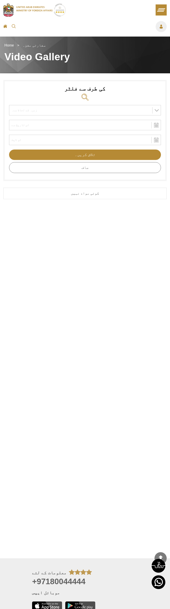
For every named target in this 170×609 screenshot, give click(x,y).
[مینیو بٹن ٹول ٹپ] (93, 26)
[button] (158, 566)
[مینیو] (161, 10)
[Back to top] (161, 558)
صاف (85, 167)
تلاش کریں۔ (85, 154)
